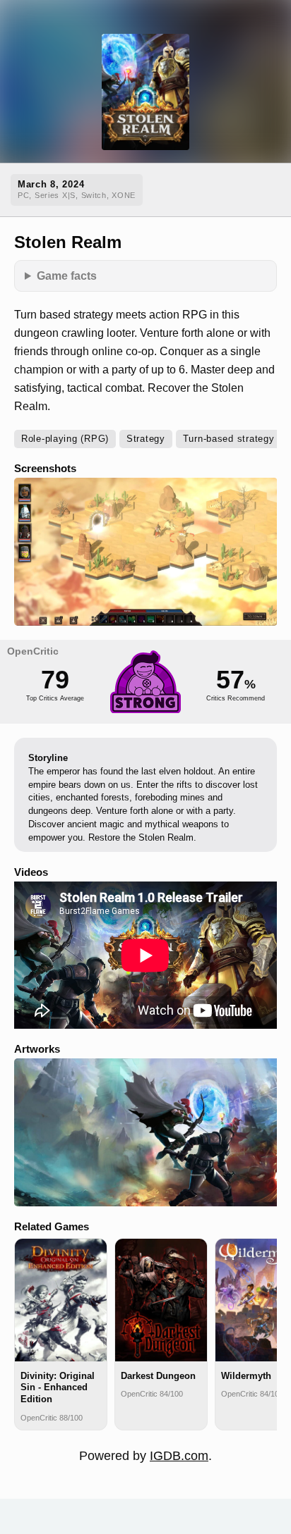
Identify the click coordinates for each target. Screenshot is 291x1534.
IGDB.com (179, 1456)
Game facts (67, 275)
